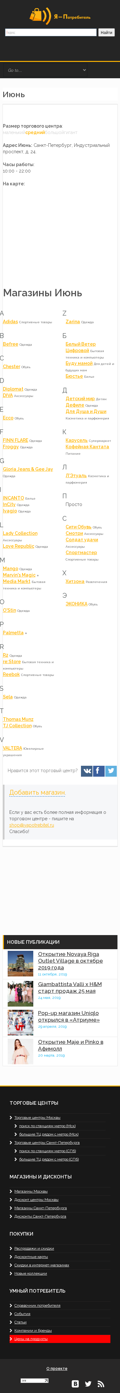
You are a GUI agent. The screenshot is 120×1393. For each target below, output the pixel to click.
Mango (10, 568)
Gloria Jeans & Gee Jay (28, 469)
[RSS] (100, 1383)
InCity (9, 504)
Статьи (20, 1322)
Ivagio (10, 510)
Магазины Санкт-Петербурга (40, 1208)
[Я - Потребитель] (60, 15)
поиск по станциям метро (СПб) (47, 1151)
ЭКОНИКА (76, 603)
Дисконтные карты (31, 1256)
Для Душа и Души (86, 411)
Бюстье (74, 376)
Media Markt (16, 581)
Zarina (73, 321)
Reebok (11, 674)
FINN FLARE (15, 440)
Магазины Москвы (31, 1191)
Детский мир (80, 398)
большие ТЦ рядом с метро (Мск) (48, 1134)
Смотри (74, 533)
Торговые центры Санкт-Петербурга (47, 1142)
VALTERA (12, 748)
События (22, 1314)
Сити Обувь (79, 526)
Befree (10, 344)
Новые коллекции (30, 1273)
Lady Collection (20, 533)
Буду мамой (79, 363)
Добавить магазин (37, 792)
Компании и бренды (33, 1330)
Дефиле (75, 405)
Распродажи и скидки (34, 1248)
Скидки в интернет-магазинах (41, 1265)
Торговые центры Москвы (37, 1117)
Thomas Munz (18, 719)
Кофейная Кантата (87, 446)
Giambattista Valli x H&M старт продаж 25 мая (70, 987)
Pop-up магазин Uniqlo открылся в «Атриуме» (69, 1016)
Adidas (10, 321)
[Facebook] (98, 771)
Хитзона (75, 581)
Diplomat (13, 389)
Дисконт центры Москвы (36, 1199)
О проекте (57, 1368)
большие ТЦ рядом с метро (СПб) (49, 1159)
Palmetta (13, 632)
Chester (11, 366)
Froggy (11, 446)
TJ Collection (17, 725)
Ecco (8, 417)
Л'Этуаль (76, 475)
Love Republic (18, 546)
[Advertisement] (51, 887)
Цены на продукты (31, 1339)
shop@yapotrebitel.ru (31, 825)
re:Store (12, 661)
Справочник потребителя (37, 1305)
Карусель (77, 440)
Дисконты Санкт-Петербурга (40, 1216)
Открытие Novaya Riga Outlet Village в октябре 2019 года (70, 961)
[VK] (86, 771)
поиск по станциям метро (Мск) (47, 1126)
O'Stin (9, 610)
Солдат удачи (82, 539)
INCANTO (13, 498)
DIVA (8, 395)
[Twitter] (110, 771)
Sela (8, 696)
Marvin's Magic (19, 575)
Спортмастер (81, 552)
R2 (5, 655)
